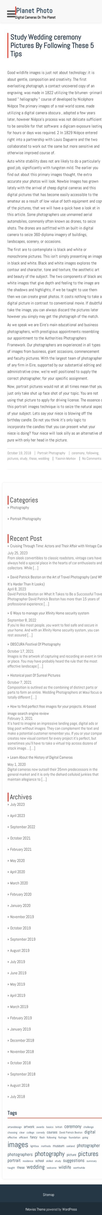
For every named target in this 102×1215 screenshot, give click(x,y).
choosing (12, 1132)
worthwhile (79, 1168)
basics (49, 1127)
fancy (33, 1137)
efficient (23, 1137)
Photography (19, 507)
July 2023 (17, 804)
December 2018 (22, 1040)
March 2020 (19, 882)
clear (22, 1132)
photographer (88, 1145)
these (33, 458)
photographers (20, 1154)
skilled (49, 1161)
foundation (74, 1137)
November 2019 (22, 916)
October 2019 (20, 927)
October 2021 (20, 838)
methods (46, 1146)
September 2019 (23, 939)
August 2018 (20, 1085)
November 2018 (22, 1051)
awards (40, 1127)
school (39, 1160)
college (30, 1132)
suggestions (73, 1160)
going (85, 1137)
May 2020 (17, 860)
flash (42, 1137)
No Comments (91, 458)
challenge (88, 1127)
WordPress (69, 1209)
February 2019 (21, 1017)
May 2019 (17, 984)
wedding (43, 458)
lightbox (34, 1146)
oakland (70, 1146)
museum (58, 1145)
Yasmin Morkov (65, 458)
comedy (40, 1132)
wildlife (65, 1167)
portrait (14, 1160)
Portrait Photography (51, 453)
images (18, 1144)
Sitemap (48, 1194)
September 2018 (23, 1074)
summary (92, 1161)
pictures (12, 458)
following (92, 453)
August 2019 (20, 950)
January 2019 (20, 1029)
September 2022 (22, 826)
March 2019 (19, 1006)
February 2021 (21, 849)
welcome (51, 1168)
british (58, 1127)
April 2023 (17, 815)
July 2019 (17, 961)
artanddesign (15, 1127)
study (23, 458)
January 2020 (20, 905)
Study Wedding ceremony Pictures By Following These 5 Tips (52, 45)
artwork (29, 1126)
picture (71, 1154)
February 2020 (21, 894)
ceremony (78, 453)
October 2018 (20, 1062)
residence (28, 1161)
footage (62, 1137)
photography (50, 1153)
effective (12, 1137)
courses (52, 1132)
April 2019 (17, 995)
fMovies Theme (35, 1209)
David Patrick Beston (70, 1132)
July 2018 (17, 1096)
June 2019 (18, 972)
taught (11, 1168)
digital (89, 1132)
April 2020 (17, 871)
